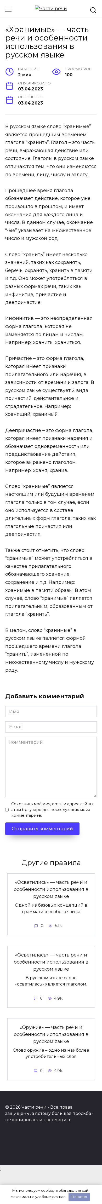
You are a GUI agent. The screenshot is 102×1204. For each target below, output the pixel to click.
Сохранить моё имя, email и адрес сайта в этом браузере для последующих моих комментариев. (52, 809)
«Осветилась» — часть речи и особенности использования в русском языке (51, 962)
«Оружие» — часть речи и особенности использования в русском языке (51, 1034)
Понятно (79, 1197)
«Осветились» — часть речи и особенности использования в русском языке (51, 889)
